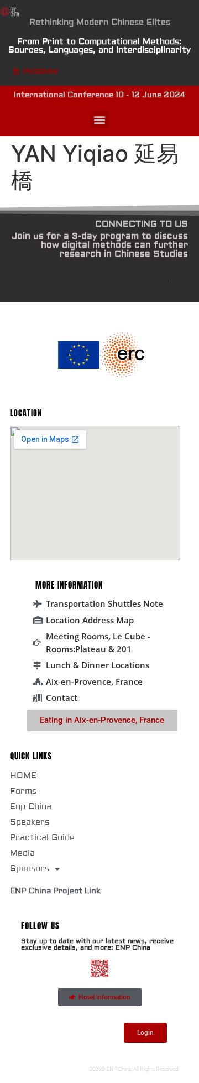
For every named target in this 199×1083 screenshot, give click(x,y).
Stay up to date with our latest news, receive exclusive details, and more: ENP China (97, 944)
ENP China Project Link (55, 891)
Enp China (30, 806)
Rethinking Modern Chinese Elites (99, 22)
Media (22, 853)
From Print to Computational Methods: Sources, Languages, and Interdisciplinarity (99, 46)
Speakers (29, 822)
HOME (23, 775)
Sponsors (29, 868)
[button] (100, 119)
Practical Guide (42, 837)
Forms (23, 791)
